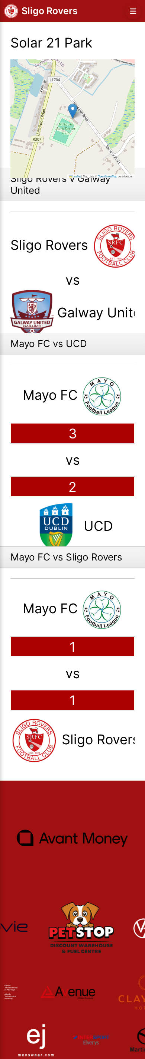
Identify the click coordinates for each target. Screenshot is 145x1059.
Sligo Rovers (50, 10)
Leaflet (76, 176)
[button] (72, 111)
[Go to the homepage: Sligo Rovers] (11, 11)
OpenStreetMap (107, 176)
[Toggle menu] (133, 11)
